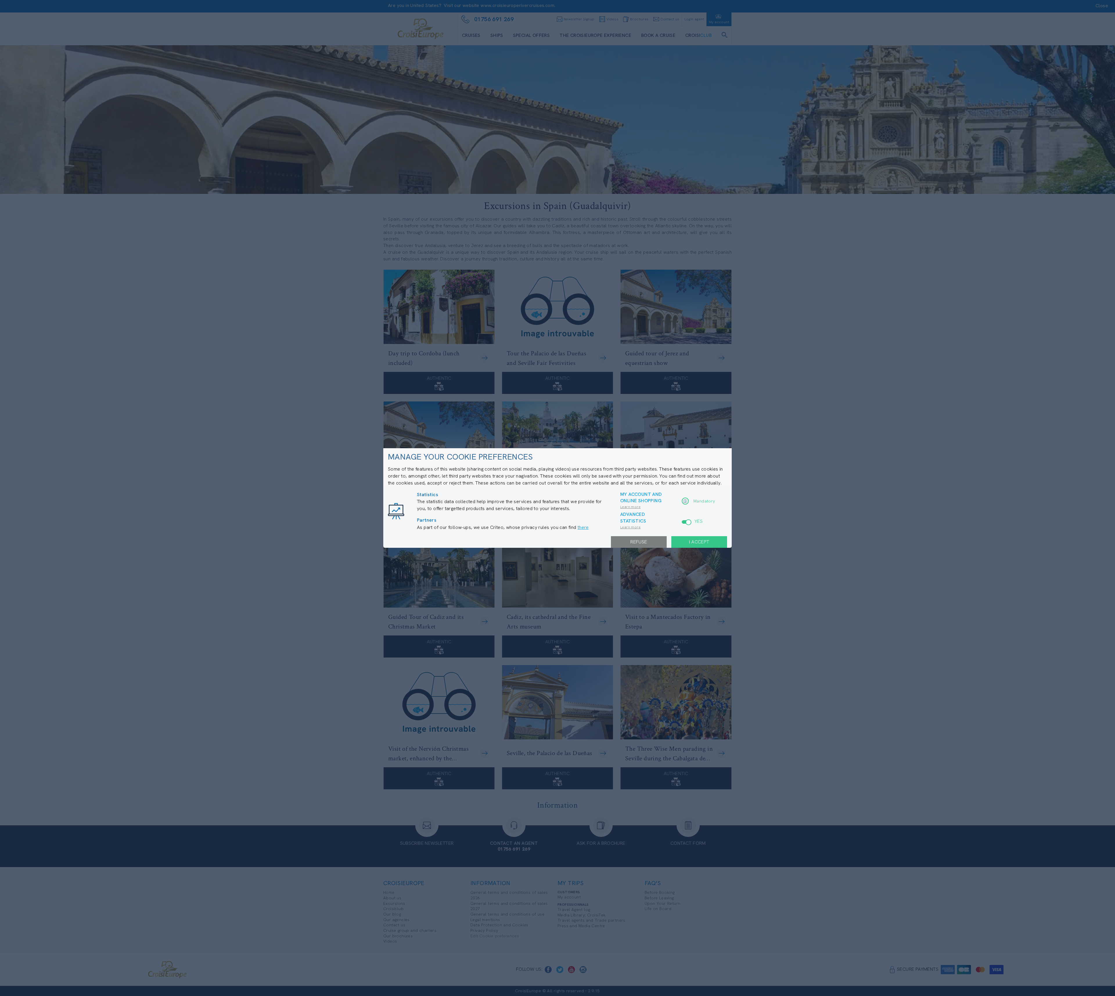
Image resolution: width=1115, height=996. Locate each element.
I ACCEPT (699, 542)
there (583, 527)
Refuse (638, 542)
